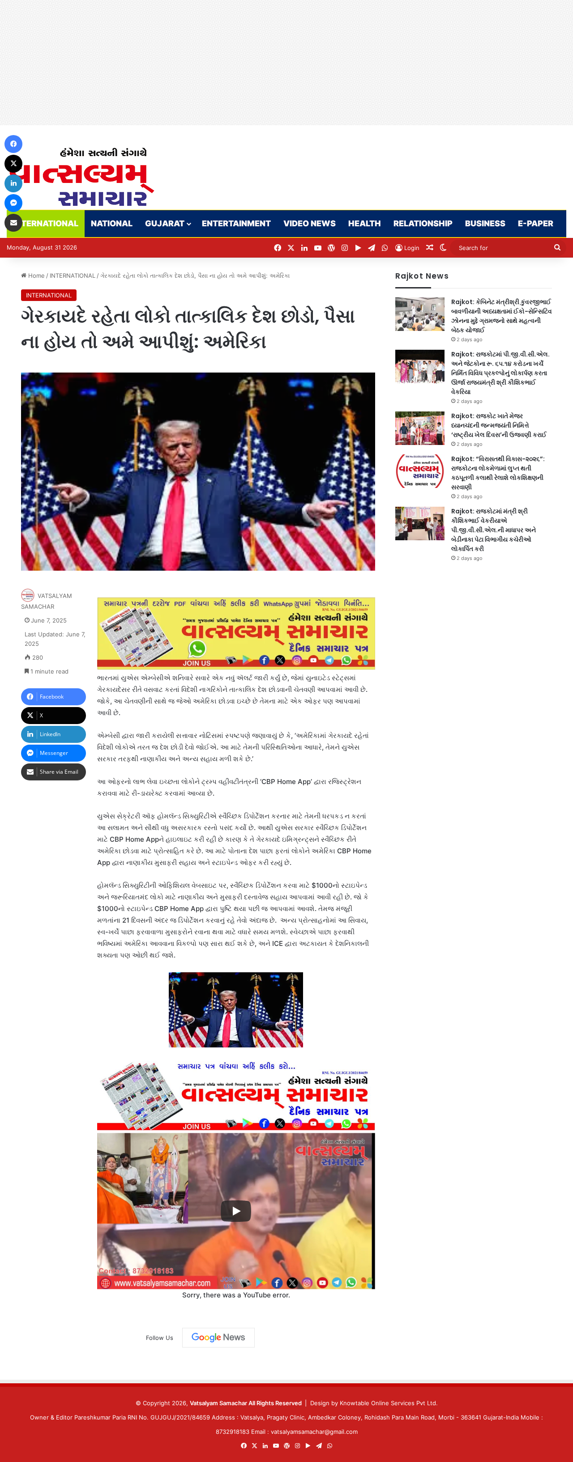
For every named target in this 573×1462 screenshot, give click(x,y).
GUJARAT (164, 223)
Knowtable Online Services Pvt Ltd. (389, 1403)
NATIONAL (112, 223)
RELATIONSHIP (423, 223)
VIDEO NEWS (309, 223)
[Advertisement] (268, 62)
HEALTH (364, 223)
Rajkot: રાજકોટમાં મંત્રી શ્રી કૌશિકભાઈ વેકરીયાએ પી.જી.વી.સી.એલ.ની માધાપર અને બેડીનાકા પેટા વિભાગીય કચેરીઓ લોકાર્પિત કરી (493, 530)
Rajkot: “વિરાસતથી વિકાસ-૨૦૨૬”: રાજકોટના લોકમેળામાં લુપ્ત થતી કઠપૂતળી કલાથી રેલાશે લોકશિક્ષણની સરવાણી (498, 473)
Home (35, 275)
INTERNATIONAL (45, 223)
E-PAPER (535, 223)
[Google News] (218, 1338)
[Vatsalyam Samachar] (81, 177)
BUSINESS (485, 223)
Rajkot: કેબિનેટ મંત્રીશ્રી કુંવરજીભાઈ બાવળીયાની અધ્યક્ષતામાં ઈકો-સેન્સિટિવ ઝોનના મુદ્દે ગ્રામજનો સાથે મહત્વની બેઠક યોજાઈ (501, 316)
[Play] (236, 1211)
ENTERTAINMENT (236, 223)
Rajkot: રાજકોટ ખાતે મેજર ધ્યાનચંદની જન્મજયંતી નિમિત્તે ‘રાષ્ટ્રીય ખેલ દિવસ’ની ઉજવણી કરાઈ (499, 425)
